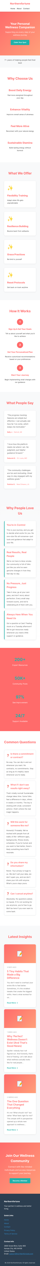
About (19, 8)
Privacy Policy (9, 1230)
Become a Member (20, 1181)
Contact (26, 8)
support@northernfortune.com (21, 1254)
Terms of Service (10, 1234)
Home (12, 8)
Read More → (12, 1003)
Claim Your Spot (20, 42)
